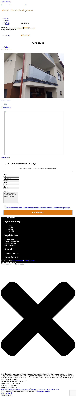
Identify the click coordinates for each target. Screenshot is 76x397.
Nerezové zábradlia (6, 50)
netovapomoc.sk (17, 260)
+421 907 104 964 (11, 253)
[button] (38, 319)
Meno (5, 175)
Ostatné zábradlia (5, 157)
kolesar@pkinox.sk (12, 257)
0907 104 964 (25, 35)
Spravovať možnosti (7, 389)
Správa (6, 191)
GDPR (5, 206)
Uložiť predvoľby (31, 391)
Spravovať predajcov (30, 389)
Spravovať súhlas (6, 395)
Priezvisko (7, 178)
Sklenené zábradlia (6, 100)
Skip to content (5, 1)
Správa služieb (19, 389)
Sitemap (32, 28)
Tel (4, 186)
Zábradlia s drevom (6, 107)
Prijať (2, 391)
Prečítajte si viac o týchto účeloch (48, 389)
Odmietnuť (9, 391)
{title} (2, 393)
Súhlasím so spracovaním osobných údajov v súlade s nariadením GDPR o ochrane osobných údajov (38, 208)
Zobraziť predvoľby (19, 391)
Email (5, 182)
